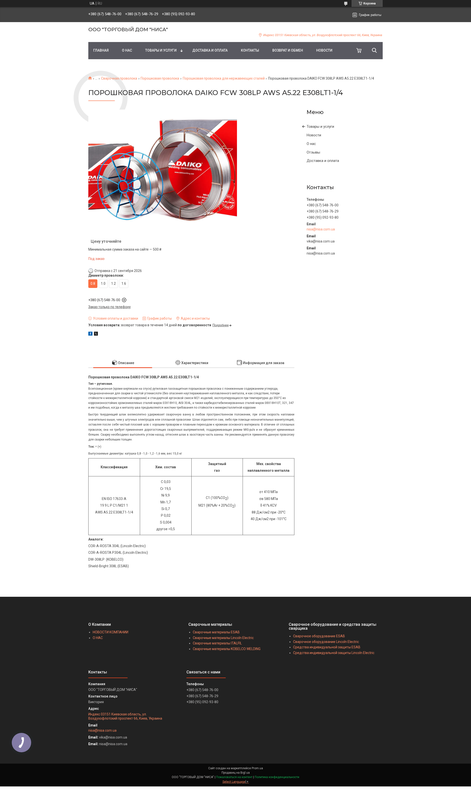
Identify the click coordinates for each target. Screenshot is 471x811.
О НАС (127, 50)
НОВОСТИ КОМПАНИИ (110, 632)
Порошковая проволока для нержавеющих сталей (224, 78)
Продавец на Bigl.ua (236, 772)
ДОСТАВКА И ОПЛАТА (210, 50)
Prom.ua (257, 768)
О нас (311, 144)
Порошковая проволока (160, 78)
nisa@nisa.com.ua (321, 229)
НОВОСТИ (324, 50)
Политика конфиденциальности (277, 777)
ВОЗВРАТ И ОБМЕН (287, 50)
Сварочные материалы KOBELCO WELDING (227, 649)
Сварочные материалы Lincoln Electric (223, 638)
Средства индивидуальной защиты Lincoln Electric (333, 653)
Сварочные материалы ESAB (216, 632)
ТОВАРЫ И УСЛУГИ (161, 50)
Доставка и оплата (323, 160)
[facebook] (90, 334)
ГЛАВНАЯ (101, 50)
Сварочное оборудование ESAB (319, 636)
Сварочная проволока (119, 78)
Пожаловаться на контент (234, 777)
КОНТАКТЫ (250, 50)
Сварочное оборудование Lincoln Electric (326, 642)
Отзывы (313, 152)
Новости (314, 135)
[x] (96, 334)
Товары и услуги (320, 126)
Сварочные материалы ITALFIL (217, 643)
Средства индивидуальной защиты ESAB (326, 647)
